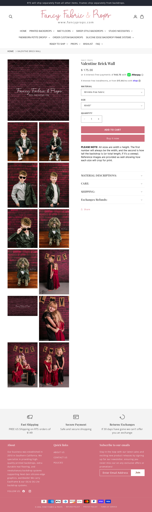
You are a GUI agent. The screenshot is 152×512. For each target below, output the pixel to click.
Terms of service (109, 507)
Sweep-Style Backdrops (89, 31)
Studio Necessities (119, 31)
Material (86, 86)
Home (10, 51)
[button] (10, 16)
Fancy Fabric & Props (52, 507)
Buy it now (113, 138)
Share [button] (87, 209)
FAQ (98, 43)
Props (74, 43)
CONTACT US (60, 457)
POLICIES (58, 462)
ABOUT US (59, 452)
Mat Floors (64, 31)
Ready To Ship (57, 43)
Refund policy (73, 507)
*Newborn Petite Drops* (33, 37)
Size (83, 99)
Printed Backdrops (40, 31)
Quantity (86, 113)
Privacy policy (90, 507)
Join (137, 472)
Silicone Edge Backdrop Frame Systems (108, 37)
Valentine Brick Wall (29, 51)
